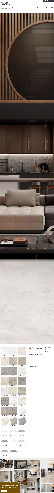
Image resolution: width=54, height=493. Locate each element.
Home (1, 2)
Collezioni (3, 2)
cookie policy (14, 487)
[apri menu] (52, 1)
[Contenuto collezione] (52, 11)
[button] (18, 482)
